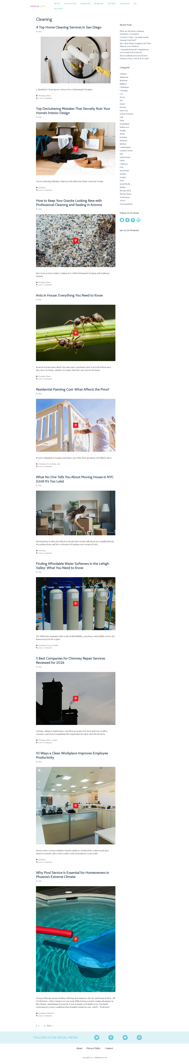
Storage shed (125, 190)
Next (50, 1025)
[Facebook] (111, 1037)
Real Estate (124, 170)
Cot (121, 94)
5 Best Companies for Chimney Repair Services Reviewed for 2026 (70, 660)
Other (122, 160)
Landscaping (125, 147)
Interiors (123, 140)
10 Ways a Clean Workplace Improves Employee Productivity (72, 755)
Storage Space (126, 194)
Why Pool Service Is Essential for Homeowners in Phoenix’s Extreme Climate (72, 874)
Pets (121, 167)
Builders (123, 84)
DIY (135, 3)
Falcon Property (126, 114)
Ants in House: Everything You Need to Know (69, 295)
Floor (122, 120)
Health (55, 645)
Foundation (125, 124)
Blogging (58, 8)
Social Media (125, 184)
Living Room (70, 3)
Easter (122, 104)
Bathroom (85, 3)
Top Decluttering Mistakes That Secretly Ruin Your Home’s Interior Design (73, 110)
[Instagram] (139, 1037)
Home (48, 95)
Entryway (124, 110)
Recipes (123, 174)
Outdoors (124, 3)
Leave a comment (45, 98)
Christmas (124, 87)
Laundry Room (126, 150)
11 (45, 1025)
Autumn (123, 74)
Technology (125, 197)
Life (58, 464)
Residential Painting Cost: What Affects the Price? (72, 389)
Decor (57, 3)
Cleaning (41, 95)
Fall (121, 117)
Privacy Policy (94, 1048)
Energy (49, 645)
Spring (122, 187)
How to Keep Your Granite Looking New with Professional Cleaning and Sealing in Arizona (69, 202)
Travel (122, 200)
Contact (109, 1048)
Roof (122, 180)
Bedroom (98, 3)
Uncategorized (126, 204)
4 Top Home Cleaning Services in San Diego (68, 27)
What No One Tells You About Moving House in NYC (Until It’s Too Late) (75, 479)
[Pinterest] (96, 1037)
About (79, 1048)
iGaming (123, 137)
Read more (105, 1007)
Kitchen (111, 3)
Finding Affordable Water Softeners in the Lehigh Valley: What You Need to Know (72, 565)
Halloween (124, 127)
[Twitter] (125, 1037)
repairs (54, 740)
